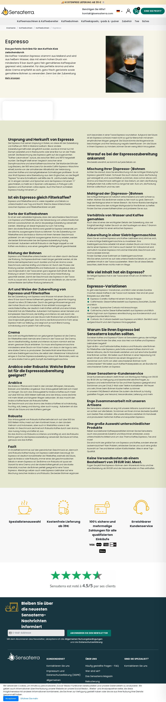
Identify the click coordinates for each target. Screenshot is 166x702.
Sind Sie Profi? (152, 10)
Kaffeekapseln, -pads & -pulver (100, 21)
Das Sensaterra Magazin (99, 676)
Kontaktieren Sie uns (58, 665)
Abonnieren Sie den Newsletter (89, 633)
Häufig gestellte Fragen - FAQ (102, 665)
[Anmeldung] (128, 11)
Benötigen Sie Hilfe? (93, 9)
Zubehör (127, 21)
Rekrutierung (92, 681)
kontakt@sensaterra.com (97, 13)
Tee (137, 21)
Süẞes (145, 21)
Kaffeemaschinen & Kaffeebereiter (37, 21)
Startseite (11, 28)
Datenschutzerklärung (90, 642)
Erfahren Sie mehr (29, 698)
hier (99, 255)
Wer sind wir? (92, 671)
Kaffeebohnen (69, 21)
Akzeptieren (10, 698)
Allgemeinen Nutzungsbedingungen (83, 639)
